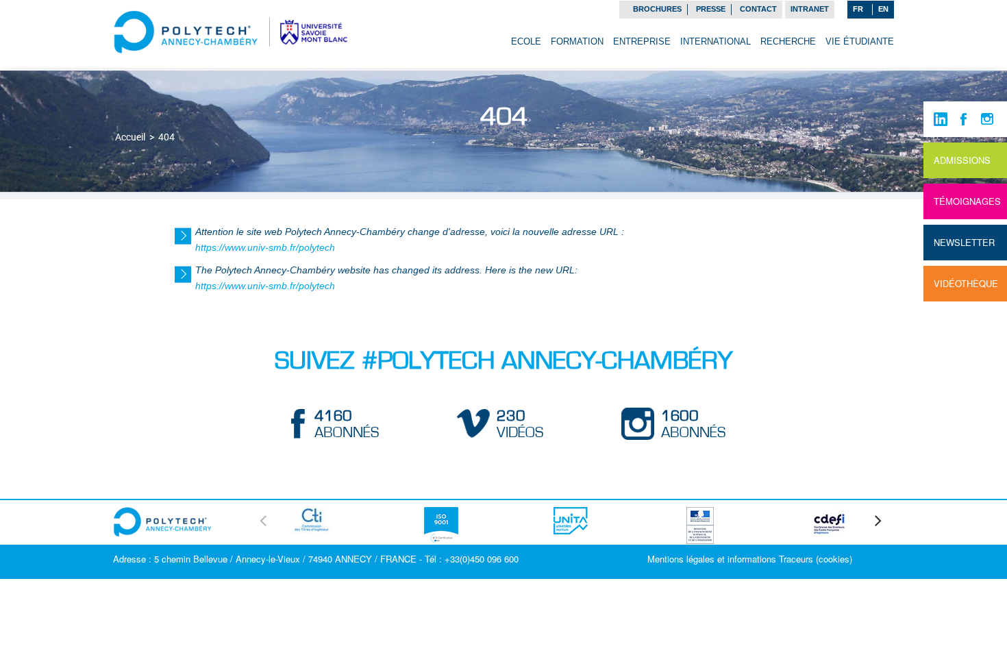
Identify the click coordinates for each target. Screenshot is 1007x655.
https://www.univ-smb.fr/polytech (265, 247)
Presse (710, 9)
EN (883, 9)
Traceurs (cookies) (815, 558)
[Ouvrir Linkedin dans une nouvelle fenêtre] (940, 119)
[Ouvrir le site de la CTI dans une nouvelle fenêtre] (312, 518)
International (715, 41)
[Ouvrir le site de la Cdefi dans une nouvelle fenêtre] (829, 522)
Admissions (962, 159)
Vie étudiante (859, 41)
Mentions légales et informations (711, 558)
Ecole (526, 41)
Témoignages (967, 201)
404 (166, 137)
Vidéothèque (966, 283)
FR (858, 9)
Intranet (810, 9)
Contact (758, 9)
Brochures (657, 9)
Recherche (788, 41)
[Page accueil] (186, 31)
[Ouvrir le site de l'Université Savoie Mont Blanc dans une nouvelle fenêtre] (313, 31)
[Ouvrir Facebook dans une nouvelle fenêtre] (964, 119)
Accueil (130, 137)
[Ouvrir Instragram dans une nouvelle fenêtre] (987, 119)
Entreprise (642, 41)
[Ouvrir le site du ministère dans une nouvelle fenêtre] (700, 523)
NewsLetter (964, 242)
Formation (577, 41)
